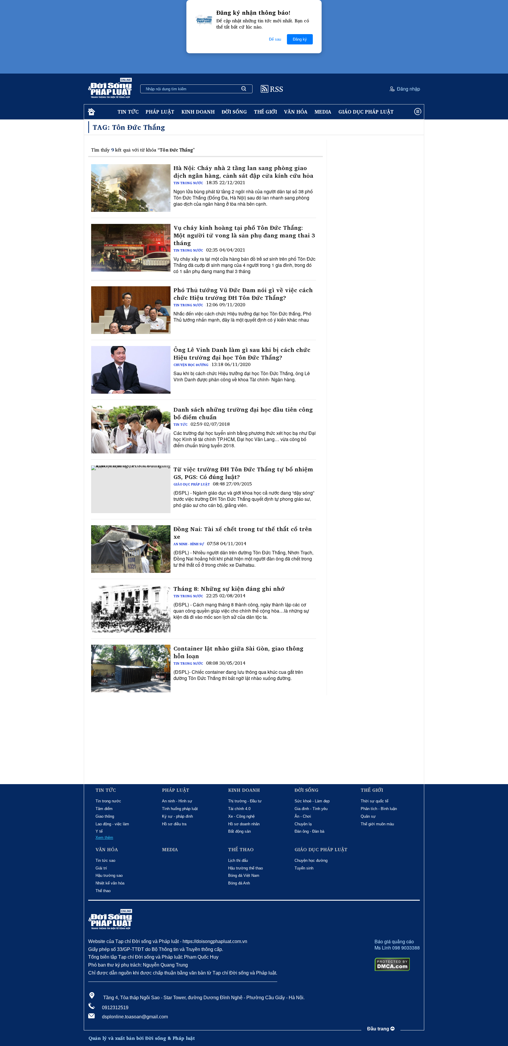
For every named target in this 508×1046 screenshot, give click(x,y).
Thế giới (265, 112)
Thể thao (103, 891)
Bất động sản (239, 831)
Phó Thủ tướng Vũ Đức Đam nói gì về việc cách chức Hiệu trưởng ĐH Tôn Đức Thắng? (243, 294)
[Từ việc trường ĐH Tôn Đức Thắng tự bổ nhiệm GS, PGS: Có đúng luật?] (131, 489)
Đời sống (234, 112)
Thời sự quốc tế (374, 801)
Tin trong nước (188, 183)
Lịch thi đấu (238, 860)
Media (323, 112)
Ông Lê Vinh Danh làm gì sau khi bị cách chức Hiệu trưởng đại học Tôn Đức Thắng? (241, 353)
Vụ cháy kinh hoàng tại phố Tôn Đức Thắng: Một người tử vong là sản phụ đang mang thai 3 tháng (244, 235)
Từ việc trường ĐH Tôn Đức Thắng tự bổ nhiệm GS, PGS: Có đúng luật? (243, 473)
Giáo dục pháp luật (366, 112)
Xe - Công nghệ (241, 816)
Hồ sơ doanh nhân (244, 824)
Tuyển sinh (304, 868)
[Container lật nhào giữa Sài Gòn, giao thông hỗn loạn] (131, 668)
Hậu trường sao (109, 875)
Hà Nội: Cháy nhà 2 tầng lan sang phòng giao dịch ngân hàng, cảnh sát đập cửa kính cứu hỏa (243, 171)
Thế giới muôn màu (377, 824)
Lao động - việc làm (112, 824)
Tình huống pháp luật (180, 808)
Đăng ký (300, 39)
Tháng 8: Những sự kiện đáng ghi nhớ (229, 589)
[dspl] (90, 112)
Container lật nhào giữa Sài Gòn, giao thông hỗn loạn (238, 652)
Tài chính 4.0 (239, 808)
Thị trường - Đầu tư (245, 801)
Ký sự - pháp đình (177, 816)
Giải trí (101, 868)
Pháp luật (160, 112)
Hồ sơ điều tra (174, 824)
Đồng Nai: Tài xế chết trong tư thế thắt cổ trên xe (242, 533)
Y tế (99, 831)
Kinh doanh (198, 112)
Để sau (275, 39)
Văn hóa (296, 112)
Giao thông (105, 816)
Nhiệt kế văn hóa (110, 883)
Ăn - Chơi (303, 816)
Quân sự (368, 816)
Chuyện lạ (303, 824)
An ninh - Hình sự (188, 544)
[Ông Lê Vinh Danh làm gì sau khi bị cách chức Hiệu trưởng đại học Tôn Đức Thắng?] (131, 370)
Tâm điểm (104, 808)
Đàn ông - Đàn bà (309, 831)
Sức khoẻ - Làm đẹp (312, 801)
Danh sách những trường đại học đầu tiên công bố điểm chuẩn (243, 413)
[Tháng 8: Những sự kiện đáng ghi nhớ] (131, 609)
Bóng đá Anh (239, 883)
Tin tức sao (105, 860)
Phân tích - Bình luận (379, 808)
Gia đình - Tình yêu (311, 808)
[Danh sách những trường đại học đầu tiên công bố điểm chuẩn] (131, 429)
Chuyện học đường (190, 365)
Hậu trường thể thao (245, 868)
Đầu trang (378, 1028)
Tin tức (128, 112)
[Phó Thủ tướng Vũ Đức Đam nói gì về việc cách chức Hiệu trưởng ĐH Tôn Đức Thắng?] (131, 310)
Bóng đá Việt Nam (243, 875)
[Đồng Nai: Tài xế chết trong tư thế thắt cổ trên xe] (131, 549)
